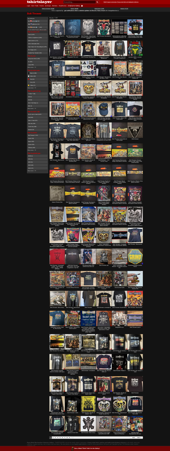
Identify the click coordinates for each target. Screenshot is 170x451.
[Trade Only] (72, 88)
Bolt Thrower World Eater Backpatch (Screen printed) (88, 245)
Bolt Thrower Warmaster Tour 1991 (135, 413)
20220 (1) (30, 156)
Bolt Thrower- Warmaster (135, 244)
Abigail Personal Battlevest (104, 57)
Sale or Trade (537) (32, 120)
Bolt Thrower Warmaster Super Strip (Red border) (57, 181)
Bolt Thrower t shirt (72, 412)
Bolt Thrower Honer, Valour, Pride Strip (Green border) (88, 182)
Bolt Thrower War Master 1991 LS (104, 371)
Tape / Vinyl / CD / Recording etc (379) (37, 46)
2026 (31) (30, 159)
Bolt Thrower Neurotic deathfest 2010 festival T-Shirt (135, 119)
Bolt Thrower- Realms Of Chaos (57, 288)
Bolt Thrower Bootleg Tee (88, 57)
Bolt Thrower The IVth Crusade (73, 351)
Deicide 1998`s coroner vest (135, 57)
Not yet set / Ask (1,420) (34, 58)
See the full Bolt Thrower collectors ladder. (37, 29)
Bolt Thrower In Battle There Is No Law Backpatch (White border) (135, 224)
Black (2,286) (33, 73)
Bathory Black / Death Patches (88, 77)
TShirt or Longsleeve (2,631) (35, 37)
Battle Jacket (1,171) (33, 40)
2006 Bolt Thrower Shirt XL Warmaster (57, 328)
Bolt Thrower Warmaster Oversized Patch (73, 118)
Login (28, 6)
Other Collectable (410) (33, 43)
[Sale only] (57, 48)
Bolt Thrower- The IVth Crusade (104, 288)
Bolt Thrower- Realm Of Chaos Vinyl (88, 160)
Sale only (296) (31, 123)
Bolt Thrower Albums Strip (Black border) (135, 181)
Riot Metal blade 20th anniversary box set (88, 266)
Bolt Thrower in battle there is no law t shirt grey (57, 371)
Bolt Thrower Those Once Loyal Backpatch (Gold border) (57, 224)
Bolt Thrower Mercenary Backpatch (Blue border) (88, 224)
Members (54, 6)
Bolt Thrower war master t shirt (135, 371)
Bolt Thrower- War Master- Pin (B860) (104, 97)
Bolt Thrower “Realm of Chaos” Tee (88, 413)
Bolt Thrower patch (135, 327)
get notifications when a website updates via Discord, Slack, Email (84, 10)
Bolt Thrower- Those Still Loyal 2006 (119, 118)
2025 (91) (30, 162)
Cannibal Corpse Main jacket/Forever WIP (104, 433)
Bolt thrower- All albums (88, 370)
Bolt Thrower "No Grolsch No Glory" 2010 (104, 77)
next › (133, 437)
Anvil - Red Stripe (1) (33, 102)
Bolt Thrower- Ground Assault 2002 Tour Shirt (88, 288)
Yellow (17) (32, 85)
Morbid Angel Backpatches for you (135, 433)
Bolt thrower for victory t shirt (119, 351)
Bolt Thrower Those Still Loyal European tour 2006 (135, 36)
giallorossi (34, 24)
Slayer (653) (31, 141)
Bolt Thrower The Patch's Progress (57, 36)
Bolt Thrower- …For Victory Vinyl (103, 160)
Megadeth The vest (72, 57)
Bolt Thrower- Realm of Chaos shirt (119, 393)
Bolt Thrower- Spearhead (57, 77)
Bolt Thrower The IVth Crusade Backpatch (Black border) (104, 224)
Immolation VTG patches (73, 97)
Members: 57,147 (124, 8)
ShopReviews (63, 6)
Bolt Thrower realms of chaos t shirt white (57, 393)
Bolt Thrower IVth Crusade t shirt (104, 351)
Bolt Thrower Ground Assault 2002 (57, 433)
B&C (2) (30, 106)
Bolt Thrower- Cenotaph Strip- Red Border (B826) (120, 245)
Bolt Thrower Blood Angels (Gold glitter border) (104, 203)
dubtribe (34, 27)
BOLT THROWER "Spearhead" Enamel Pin (104, 245)
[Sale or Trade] (88, 68)
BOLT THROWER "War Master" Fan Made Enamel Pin (119, 266)
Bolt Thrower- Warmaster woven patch (73, 328)
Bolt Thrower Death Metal (119, 307)
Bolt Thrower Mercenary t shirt (135, 351)
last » (138, 437)
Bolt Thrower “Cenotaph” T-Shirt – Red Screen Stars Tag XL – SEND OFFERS (57, 267)
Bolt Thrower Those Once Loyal (88, 351)
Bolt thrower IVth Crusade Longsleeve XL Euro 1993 (104, 139)
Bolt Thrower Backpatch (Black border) (73, 203)
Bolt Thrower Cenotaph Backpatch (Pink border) (135, 203)
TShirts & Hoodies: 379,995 (48, 8)
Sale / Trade (34, 6)
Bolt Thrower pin (104, 265)
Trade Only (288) (32, 126)
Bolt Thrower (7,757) (33, 135)
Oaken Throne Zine (57, 202)
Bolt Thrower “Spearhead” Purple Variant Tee (104, 413)
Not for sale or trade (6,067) (34, 114)
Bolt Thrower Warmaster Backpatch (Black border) (119, 203)
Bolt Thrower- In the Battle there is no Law (57, 57)
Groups (49, 6)
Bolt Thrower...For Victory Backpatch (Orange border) (73, 224)
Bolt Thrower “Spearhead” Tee (119, 413)
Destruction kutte (119, 287)
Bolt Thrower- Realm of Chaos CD (135, 77)
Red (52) (32, 79)
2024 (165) (30, 165)
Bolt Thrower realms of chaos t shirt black (72, 393)
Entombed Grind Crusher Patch (135, 266)
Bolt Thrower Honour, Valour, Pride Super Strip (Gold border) (135, 161)
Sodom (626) (31, 144)
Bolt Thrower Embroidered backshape (119, 139)
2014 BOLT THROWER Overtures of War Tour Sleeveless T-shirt (104, 328)
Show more (31, 67)
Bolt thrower (135, 139)
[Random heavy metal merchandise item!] (82, 6)
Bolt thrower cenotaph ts (104, 307)
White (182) (33, 76)
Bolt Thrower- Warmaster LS (57, 160)
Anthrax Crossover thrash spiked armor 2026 (88, 118)
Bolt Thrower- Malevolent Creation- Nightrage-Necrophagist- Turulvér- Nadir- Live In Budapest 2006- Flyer (88, 330)
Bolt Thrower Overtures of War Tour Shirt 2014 (73, 139)
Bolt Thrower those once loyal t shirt (88, 393)
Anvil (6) (30, 99)
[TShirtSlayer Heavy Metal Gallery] (44, 2)
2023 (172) (30, 168)
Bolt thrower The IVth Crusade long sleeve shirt (57, 413)
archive (33, 21)
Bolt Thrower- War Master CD (119, 77)
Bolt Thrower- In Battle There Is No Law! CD (57, 97)
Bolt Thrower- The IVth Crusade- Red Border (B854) (135, 98)
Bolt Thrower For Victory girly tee (88, 139)
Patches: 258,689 (74, 8)
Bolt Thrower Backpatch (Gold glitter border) (88, 203)
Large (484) (31, 64)
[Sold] (135, 193)
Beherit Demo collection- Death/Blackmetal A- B (120, 36)
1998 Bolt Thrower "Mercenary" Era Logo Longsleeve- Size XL (73, 266)
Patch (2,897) (31, 34)
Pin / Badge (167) (32, 49)
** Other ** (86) (31, 93)
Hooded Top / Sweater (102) (35, 52)
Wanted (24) (31, 129)
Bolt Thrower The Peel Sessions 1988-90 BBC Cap (103, 119)
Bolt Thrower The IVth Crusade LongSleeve (120, 57)
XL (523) (30, 61)
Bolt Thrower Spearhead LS (73, 308)
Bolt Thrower (72, 77)
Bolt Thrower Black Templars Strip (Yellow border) (119, 182)
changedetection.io (113, 10)
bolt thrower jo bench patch (104, 393)
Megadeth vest (119, 327)
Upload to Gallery (74, 6)
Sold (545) (30, 117)
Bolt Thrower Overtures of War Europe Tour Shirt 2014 (57, 140)
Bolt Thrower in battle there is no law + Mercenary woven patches (73, 372)
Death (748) (31, 138)
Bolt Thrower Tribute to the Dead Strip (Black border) (72, 181)
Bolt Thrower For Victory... (57, 350)
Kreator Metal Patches (73, 287)
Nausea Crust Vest (72, 432)
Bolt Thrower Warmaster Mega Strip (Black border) (119, 160)
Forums (42, 6)
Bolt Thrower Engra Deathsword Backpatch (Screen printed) (72, 245)
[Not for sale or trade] (57, 27)
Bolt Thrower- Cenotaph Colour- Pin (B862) (88, 97)
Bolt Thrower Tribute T (119, 370)
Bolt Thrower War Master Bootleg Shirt (73, 160)
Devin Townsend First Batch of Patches (120, 433)
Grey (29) (32, 82)
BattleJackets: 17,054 (99, 8)
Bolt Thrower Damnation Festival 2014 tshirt (73, 36)
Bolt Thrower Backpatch (104, 36)
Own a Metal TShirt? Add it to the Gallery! (87, 448)
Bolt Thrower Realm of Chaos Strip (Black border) (104, 182)
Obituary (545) (31, 147)
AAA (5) (30, 96)
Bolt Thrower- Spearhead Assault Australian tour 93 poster (88, 37)
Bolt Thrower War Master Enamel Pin (135, 288)
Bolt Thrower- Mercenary (57, 307)
